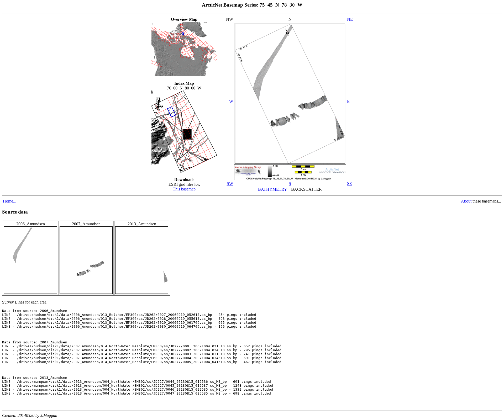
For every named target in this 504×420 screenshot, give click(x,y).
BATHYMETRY (272, 189)
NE (350, 19)
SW (230, 183)
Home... (9, 201)
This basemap (184, 189)
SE (349, 183)
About (466, 201)
